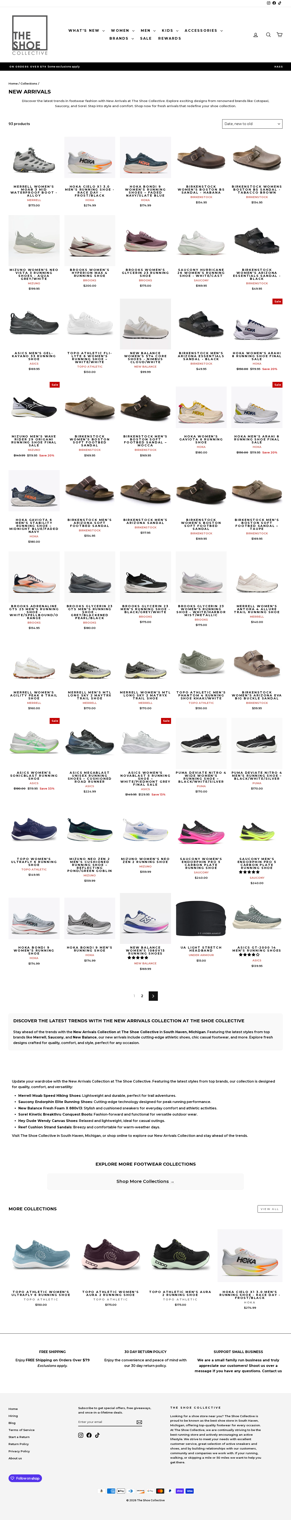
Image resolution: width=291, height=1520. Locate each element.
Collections (28, 83)
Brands (119, 38)
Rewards (169, 38)
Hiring (13, 1416)
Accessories (202, 31)
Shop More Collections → (145, 1181)
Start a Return (19, 1437)
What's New (84, 31)
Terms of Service (22, 1430)
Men (147, 31)
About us (15, 1458)
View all (270, 1209)
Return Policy (19, 1444)
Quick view (34, 178)
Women (121, 31)
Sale (146, 38)
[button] (249, 872)
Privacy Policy (19, 1451)
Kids (168, 31)
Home (13, 83)
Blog (12, 1423)
